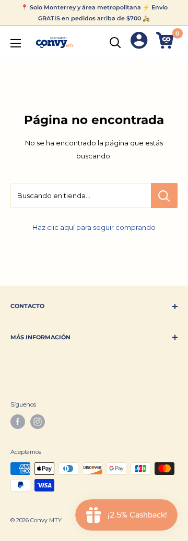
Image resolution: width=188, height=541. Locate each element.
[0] (166, 42)
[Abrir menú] (15, 43)
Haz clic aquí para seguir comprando (94, 227)
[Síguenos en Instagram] (37, 421)
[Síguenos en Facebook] (17, 421)
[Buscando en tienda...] (164, 195)
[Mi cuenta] (139, 42)
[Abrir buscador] (115, 42)
